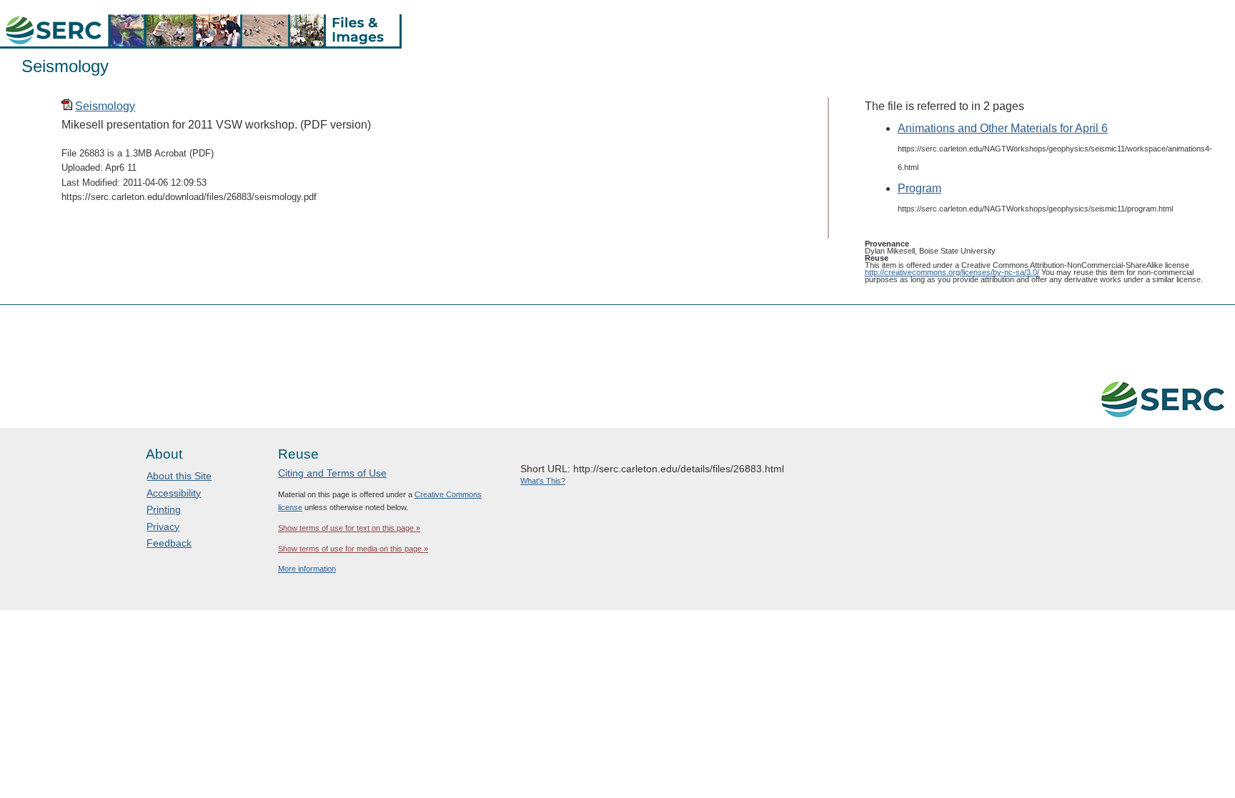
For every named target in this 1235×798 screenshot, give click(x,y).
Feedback (169, 543)
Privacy (163, 526)
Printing (164, 509)
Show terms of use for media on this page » (353, 548)
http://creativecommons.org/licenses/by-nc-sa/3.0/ (952, 272)
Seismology (105, 106)
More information (307, 568)
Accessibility (174, 493)
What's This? (542, 481)
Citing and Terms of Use (332, 473)
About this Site (179, 476)
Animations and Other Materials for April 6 (1003, 128)
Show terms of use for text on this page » (349, 528)
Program (919, 188)
